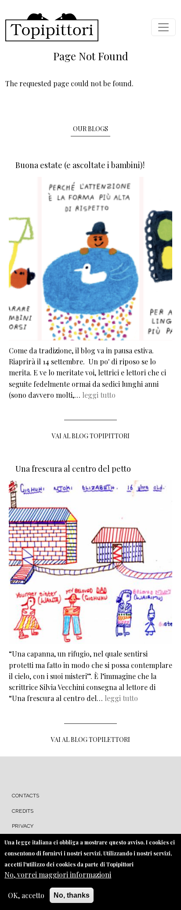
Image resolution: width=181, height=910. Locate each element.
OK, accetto (26, 895)
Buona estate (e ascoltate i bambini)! (80, 165)
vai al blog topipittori (91, 436)
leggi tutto (99, 395)
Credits (22, 811)
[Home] (51, 27)
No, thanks (72, 895)
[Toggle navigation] (163, 27)
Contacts (26, 796)
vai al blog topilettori (90, 739)
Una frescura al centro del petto (73, 468)
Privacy (22, 826)
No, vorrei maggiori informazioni (57, 874)
